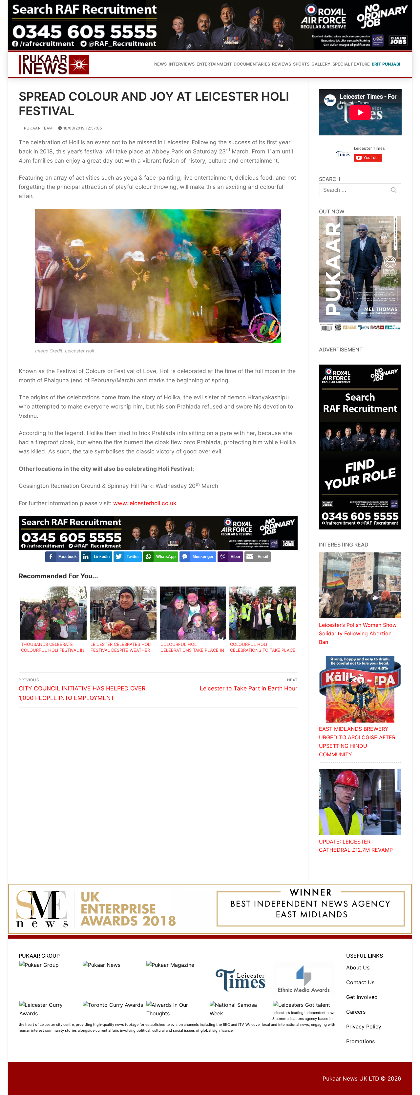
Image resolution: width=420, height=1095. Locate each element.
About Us (357, 967)
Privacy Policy (363, 1026)
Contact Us (360, 982)
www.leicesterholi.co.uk (144, 503)
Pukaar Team (38, 128)
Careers (356, 1011)
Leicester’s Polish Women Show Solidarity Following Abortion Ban (358, 633)
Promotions (360, 1041)
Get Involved (362, 997)
